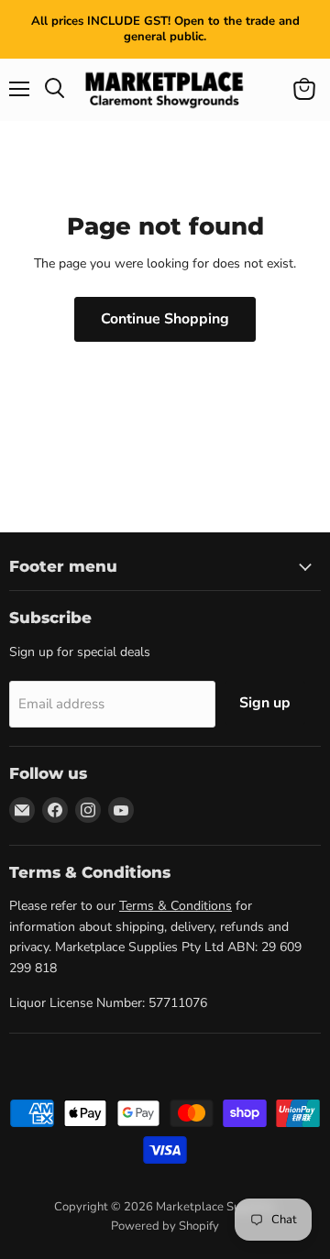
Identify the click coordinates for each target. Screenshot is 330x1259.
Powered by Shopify (165, 1226)
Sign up (265, 703)
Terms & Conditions (175, 905)
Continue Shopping (165, 319)
